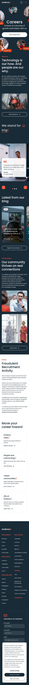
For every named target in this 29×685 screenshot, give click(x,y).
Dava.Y (3, 545)
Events (3, 571)
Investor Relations (19, 559)
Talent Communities (19, 593)
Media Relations (18, 563)
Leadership (17, 538)
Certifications (18, 556)
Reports (4, 582)
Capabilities (5, 564)
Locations (16, 542)
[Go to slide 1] (12, 188)
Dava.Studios (5, 552)
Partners (16, 545)
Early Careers (17, 578)
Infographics (5, 600)
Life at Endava (18, 586)
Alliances (16, 549)
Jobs (15, 574)
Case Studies (5, 567)
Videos (3, 593)
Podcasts (4, 596)
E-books (4, 603)
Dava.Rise (4, 549)
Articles (4, 579)
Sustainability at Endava (20, 552)
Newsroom (17, 566)
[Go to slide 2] (14, 188)
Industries (4, 560)
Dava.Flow (4, 538)
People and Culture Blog (20, 590)
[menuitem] (8, 538)
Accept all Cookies (14, 674)
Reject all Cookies (14, 678)
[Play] (14, 101)
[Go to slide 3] (16, 188)
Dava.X (3, 542)
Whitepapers (5, 586)
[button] (21, 2)
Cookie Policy (14, 656)
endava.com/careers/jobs (9, 412)
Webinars (4, 589)
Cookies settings (14, 670)
